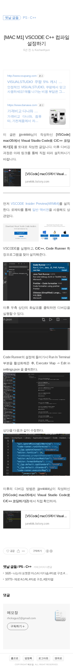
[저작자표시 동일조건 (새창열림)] (49, 551)
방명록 (28, 658)
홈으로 (14, 658)
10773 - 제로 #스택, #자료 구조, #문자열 (29, 579)
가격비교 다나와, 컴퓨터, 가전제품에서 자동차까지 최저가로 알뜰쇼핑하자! (24, 119)
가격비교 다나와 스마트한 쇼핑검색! (24, 111)
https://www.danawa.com (22, 105)
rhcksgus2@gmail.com (21, 618)
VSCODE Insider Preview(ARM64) (35, 203)
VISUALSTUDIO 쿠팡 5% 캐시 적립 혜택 (36, 82)
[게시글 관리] (23, 551)
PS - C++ (25, 567)
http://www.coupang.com (21, 75)
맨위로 (58, 658)
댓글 (6, 595)
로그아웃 (43, 658)
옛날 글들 (10, 567)
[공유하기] (18, 551)
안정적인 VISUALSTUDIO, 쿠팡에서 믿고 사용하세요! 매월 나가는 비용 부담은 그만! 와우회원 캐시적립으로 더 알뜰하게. (36, 89)
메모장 (12, 613)
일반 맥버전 (40, 209)
